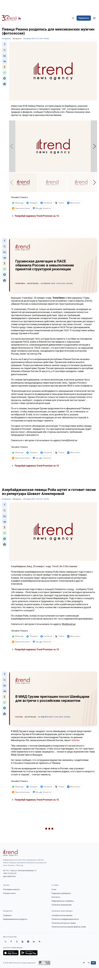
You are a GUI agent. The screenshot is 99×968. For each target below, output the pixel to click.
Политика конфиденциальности (65, 919)
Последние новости (11, 889)
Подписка (7, 915)
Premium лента (9, 893)
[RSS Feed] (39, 941)
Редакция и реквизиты (61, 893)
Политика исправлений (61, 905)
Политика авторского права (64, 923)
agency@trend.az (9, 876)
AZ (89, 963)
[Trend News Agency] (10, 853)
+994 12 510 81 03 (9, 873)
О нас (54, 889)
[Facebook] (11, 941)
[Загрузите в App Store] (11, 952)
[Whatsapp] (5, 941)
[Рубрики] (94, 18)
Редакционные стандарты (63, 901)
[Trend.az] (11, 18)
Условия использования (62, 915)
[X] (16, 941)
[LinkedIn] (33, 941)
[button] (4, 44)
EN (84, 963)
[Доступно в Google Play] (29, 952)
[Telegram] (28, 941)
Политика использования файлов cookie (69, 927)
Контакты (56, 897)
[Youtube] (22, 941)
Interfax (76, 740)
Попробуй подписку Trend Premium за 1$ (36, 216)
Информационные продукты (15, 919)
